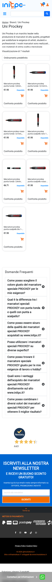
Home (5, 22)
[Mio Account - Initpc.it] (47, 5)
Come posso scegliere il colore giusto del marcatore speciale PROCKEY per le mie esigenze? (24, 287)
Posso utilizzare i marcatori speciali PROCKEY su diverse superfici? (24, 346)
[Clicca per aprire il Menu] (5, 14)
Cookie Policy (32, 546)
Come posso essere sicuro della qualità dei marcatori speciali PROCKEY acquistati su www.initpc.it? (24, 329)
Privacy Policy (20, 546)
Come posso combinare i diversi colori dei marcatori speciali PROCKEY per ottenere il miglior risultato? (24, 405)
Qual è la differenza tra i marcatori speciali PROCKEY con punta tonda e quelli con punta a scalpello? (23, 308)
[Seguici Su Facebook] (15, 533)
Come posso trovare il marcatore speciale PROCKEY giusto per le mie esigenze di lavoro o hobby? (24, 363)
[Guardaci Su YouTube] (25, 533)
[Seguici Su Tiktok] (31, 533)
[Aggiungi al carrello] (22, 96)
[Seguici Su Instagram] (20, 533)
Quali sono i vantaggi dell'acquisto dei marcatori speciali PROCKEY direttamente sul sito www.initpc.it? (23, 384)
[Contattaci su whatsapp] (36, 533)
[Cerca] (47, 13)
